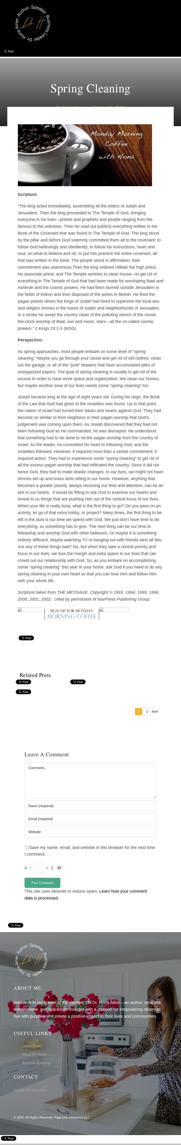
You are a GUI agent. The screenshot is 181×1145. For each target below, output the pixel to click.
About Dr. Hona (34, 1054)
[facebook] (15, 1103)
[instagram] (22, 1103)
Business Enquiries (37, 1063)
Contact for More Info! (30, 1090)
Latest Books (32, 1046)
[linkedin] (30, 1103)
